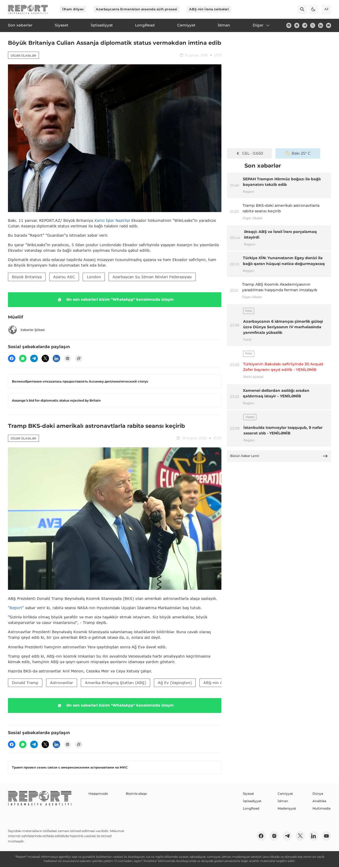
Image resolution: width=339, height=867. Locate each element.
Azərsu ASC (64, 277)
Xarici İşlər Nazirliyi (112, 220)
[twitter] (312, 25)
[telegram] (304, 25)
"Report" (16, 607)
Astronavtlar (61, 682)
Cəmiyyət (285, 794)
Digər (258, 25)
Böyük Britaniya (27, 277)
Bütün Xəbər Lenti (244, 456)
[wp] (22, 358)
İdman (283, 801)
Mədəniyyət (287, 808)
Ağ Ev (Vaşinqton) (175, 682)
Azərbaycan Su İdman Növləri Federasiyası (152, 277)
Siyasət (248, 794)
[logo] (28, 9)
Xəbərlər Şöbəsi (32, 330)
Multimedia (322, 808)
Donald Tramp (25, 682)
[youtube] (328, 25)
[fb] (288, 25)
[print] (67, 358)
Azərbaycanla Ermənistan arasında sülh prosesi (136, 9)
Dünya (318, 794)
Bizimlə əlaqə (136, 794)
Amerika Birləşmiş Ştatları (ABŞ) (115, 682)
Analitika (319, 801)
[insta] (296, 25)
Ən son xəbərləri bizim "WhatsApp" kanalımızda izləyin (120, 299)
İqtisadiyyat (252, 801)
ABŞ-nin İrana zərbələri (209, 9)
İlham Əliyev (73, 9)
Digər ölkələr (23, 55)
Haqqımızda (98, 794)
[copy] (78, 358)
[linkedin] (320, 25)
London (94, 277)
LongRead (251, 808)
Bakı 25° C (301, 153)
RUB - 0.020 (253, 153)
